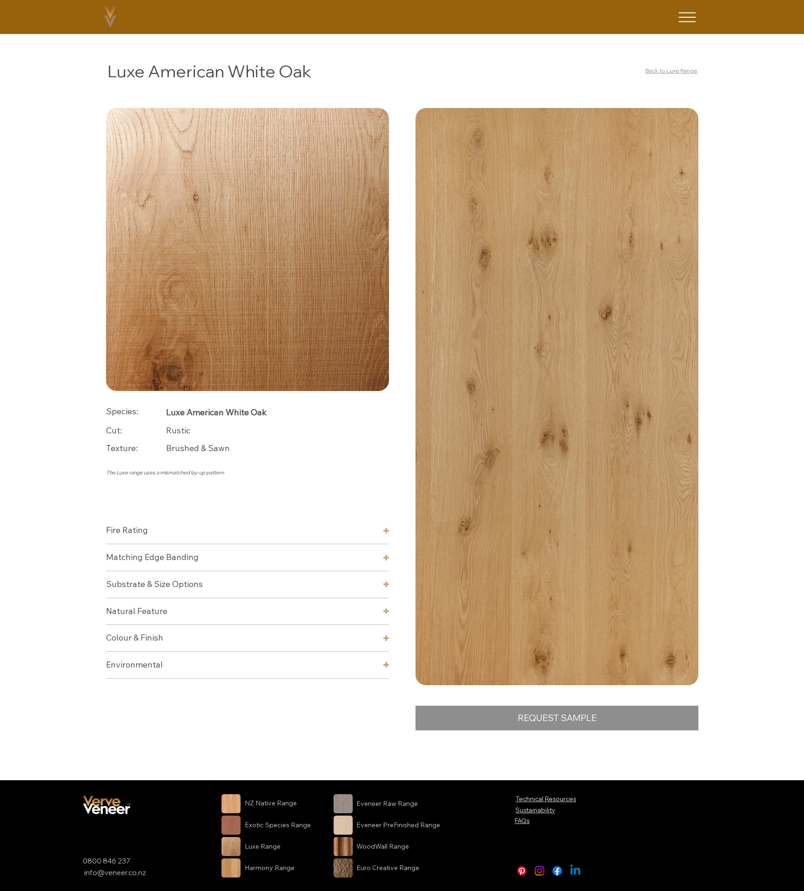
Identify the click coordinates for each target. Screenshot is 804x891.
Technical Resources (546, 799)
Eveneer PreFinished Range (398, 825)
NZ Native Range (271, 803)
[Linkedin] (575, 870)
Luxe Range (263, 846)
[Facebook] (557, 870)
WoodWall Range (382, 846)
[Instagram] (539, 870)
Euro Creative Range (387, 868)
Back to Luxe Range (671, 70)
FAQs (522, 820)
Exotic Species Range (278, 825)
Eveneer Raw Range (387, 803)
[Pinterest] (522, 870)
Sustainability (535, 810)
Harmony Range (270, 868)
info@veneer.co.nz (115, 872)
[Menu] (687, 17)
